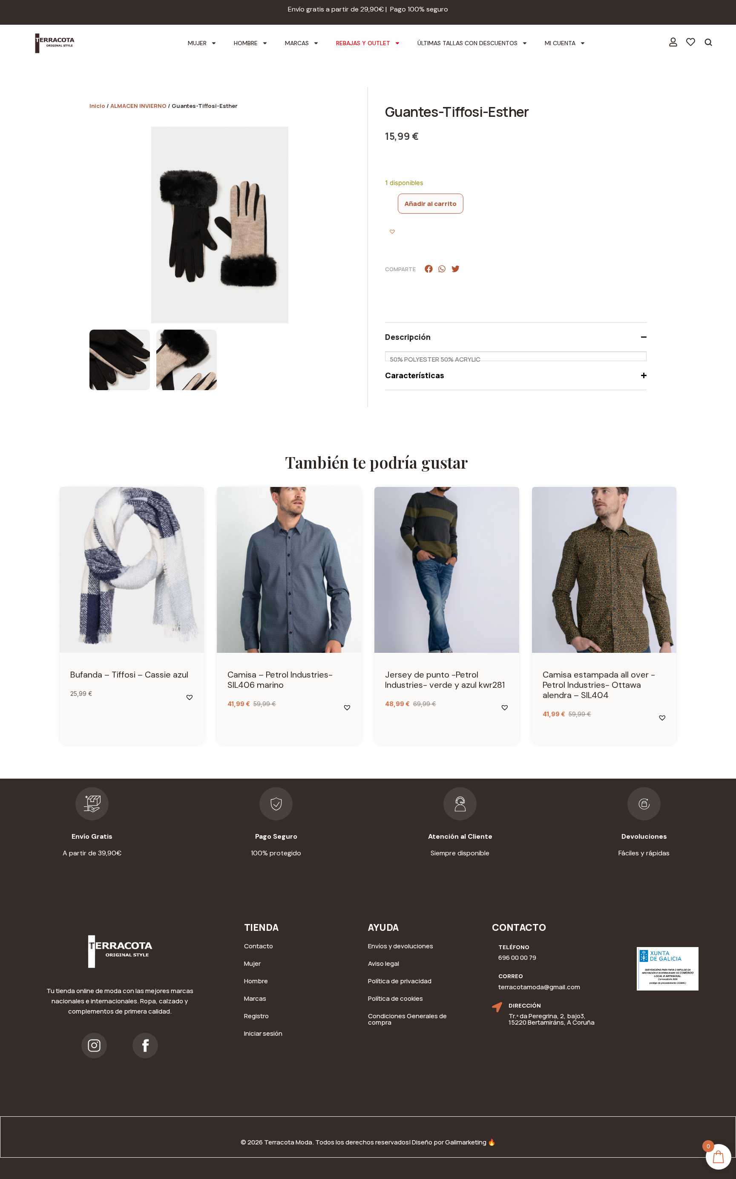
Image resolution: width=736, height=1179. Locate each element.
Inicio (97, 106)
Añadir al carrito (431, 203)
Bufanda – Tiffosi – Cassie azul (129, 674)
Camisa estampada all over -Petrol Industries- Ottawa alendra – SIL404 (599, 685)
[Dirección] (497, 1007)
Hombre (246, 43)
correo (510, 976)
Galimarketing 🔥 (470, 1142)
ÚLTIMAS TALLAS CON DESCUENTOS (467, 43)
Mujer (197, 43)
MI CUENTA (560, 43)
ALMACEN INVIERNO (138, 106)
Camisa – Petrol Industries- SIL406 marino (280, 679)
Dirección (525, 1005)
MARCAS (297, 43)
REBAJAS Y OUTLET (363, 43)
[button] (393, 232)
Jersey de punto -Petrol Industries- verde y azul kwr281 (445, 679)
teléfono (513, 947)
